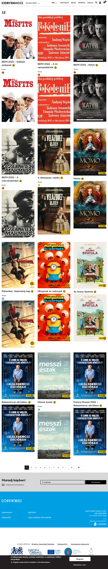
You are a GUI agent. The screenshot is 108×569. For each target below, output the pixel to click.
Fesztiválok (64, 3)
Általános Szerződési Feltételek (42, 544)
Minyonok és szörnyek (50, 291)
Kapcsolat (6, 517)
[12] (13, 65)
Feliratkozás (95, 482)
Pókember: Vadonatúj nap (16, 291)
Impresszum (7, 512)
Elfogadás (80, 559)
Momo (77, 178)
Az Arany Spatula (83, 291)
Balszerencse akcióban (15, 402)
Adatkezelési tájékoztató (80, 544)
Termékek (81, 3)
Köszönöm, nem (80, 565)
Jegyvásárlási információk (39, 517)
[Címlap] (12, 3)
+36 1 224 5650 (100, 513)
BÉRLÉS (73, 3)
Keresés (97, 2)
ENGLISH (90, 3)
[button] (101, 2)
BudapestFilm (62, 544)
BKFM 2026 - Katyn (84, 64)
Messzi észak (45, 402)
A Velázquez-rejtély (49, 177)
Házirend (32, 512)
